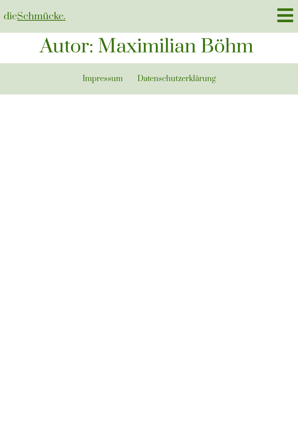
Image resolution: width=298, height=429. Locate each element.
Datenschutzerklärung (176, 79)
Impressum (102, 79)
